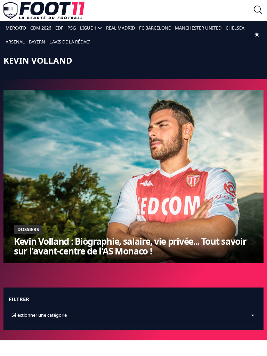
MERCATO (16, 28)
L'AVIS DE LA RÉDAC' (69, 41)
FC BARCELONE (155, 28)
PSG (71, 28)
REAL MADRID (120, 28)
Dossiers (28, 229)
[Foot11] (43, 10)
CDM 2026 (40, 28)
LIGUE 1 (88, 28)
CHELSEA (235, 28)
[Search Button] (258, 10)
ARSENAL (15, 41)
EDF (59, 28)
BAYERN (37, 41)
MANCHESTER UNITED (198, 28)
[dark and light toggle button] (257, 35)
